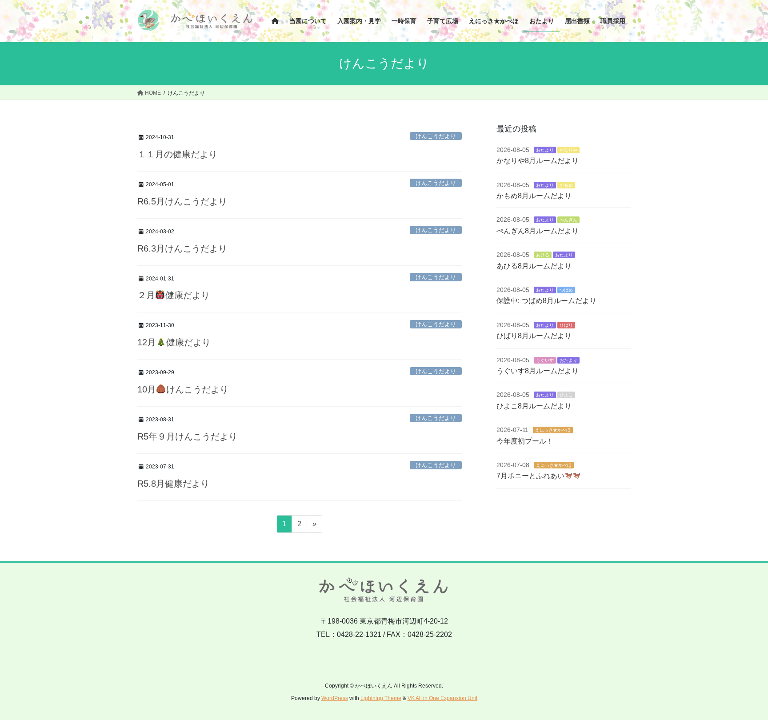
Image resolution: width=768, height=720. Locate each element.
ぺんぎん (568, 219)
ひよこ (566, 394)
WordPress (334, 698)
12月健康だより (174, 342)
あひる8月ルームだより (534, 266)
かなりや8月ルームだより (537, 160)
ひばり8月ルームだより (534, 336)
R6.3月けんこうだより (182, 248)
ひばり (566, 325)
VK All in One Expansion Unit (442, 698)
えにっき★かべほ (553, 430)
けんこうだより (436, 136)
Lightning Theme (380, 698)
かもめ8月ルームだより (534, 196)
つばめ (566, 290)
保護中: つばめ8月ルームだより (546, 300)
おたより (545, 150)
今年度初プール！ (524, 441)
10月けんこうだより (182, 389)
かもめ (566, 185)
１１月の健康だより (177, 154)
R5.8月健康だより (173, 483)
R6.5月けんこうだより (182, 201)
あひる (542, 254)
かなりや (568, 150)
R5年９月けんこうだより (187, 436)
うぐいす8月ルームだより (537, 371)
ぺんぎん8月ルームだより (537, 231)
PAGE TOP (742, 690)
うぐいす (545, 360)
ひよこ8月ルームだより (534, 406)
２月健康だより (173, 295)
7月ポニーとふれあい (530, 476)
